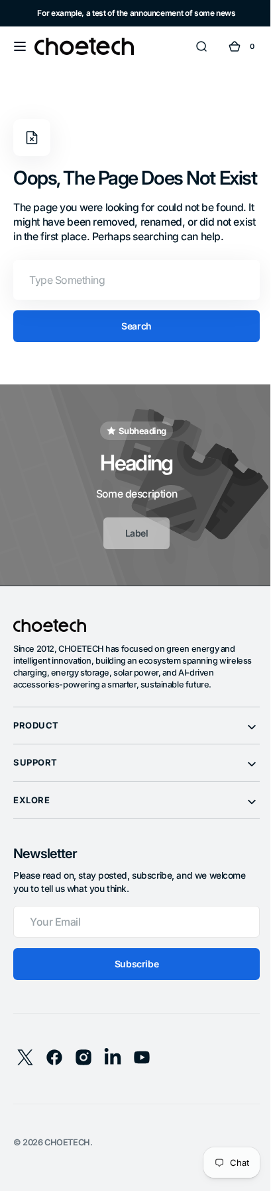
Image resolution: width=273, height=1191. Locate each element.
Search (131, 349)
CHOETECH (67, 1165)
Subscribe (131, 986)
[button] (19, 46)
